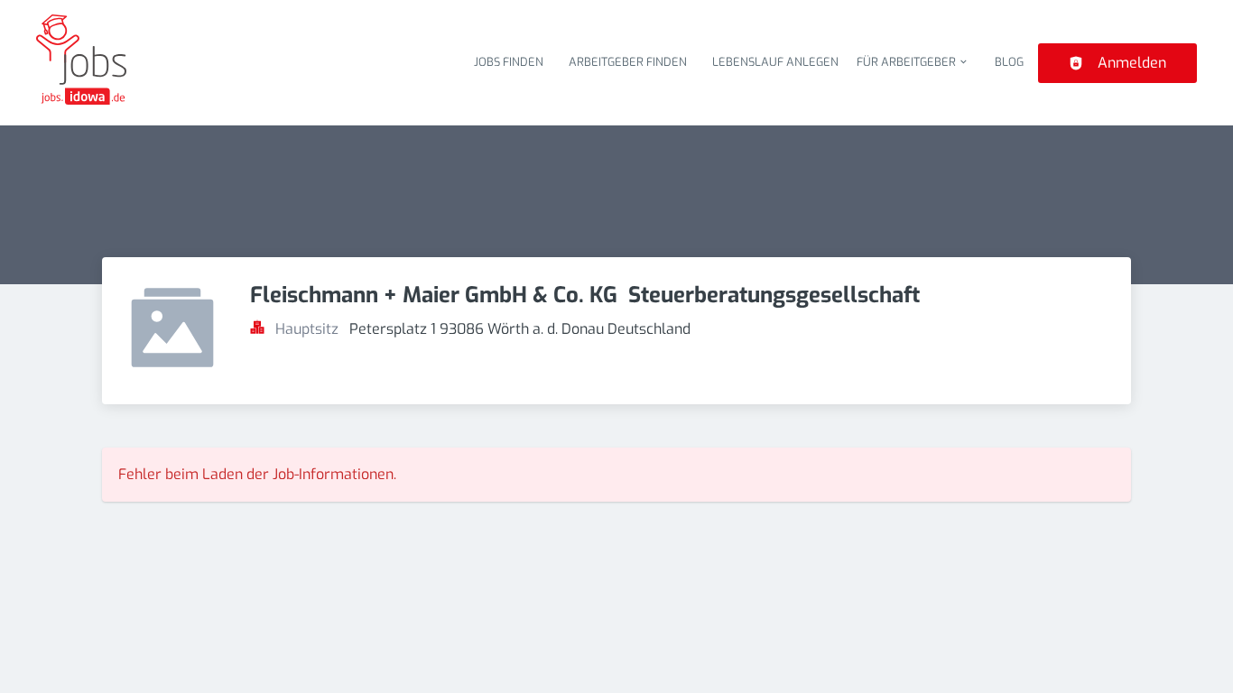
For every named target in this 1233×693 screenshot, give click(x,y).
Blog (1009, 61)
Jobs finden (508, 61)
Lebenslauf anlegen (775, 61)
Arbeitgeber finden (628, 61)
